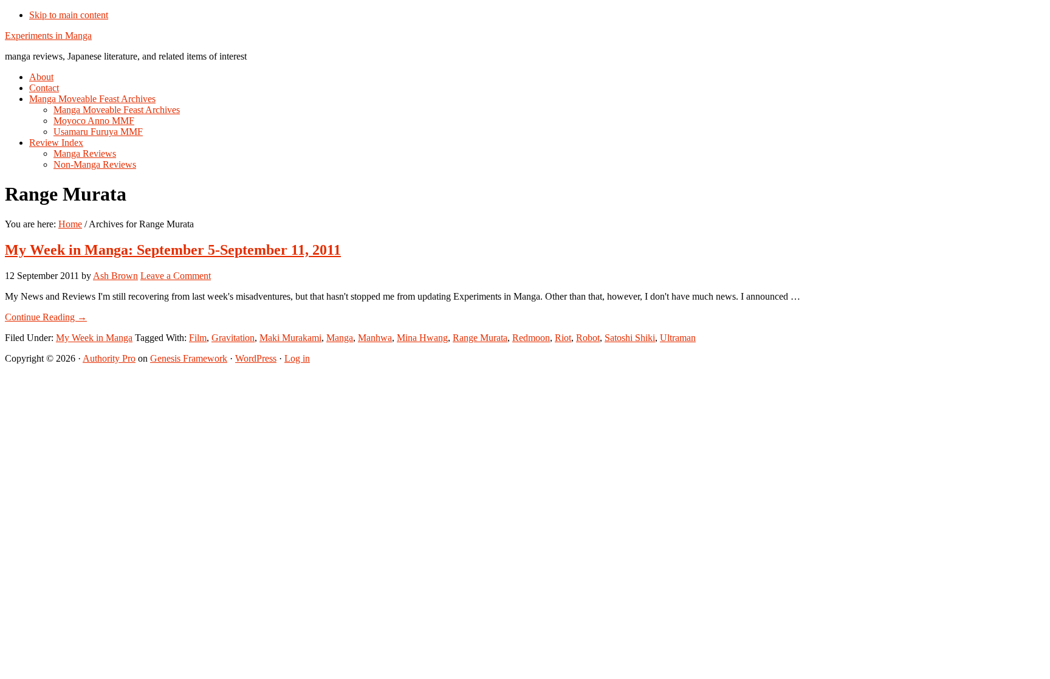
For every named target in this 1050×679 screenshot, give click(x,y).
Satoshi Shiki (630, 338)
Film (198, 338)
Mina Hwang (422, 338)
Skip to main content (68, 15)
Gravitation (233, 338)
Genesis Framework (188, 358)
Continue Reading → (46, 317)
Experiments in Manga (48, 35)
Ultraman (678, 338)
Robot (588, 338)
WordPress (255, 358)
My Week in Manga (94, 338)
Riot (563, 338)
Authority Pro (109, 358)
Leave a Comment (175, 276)
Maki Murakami (290, 338)
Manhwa (375, 338)
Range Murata (480, 338)
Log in (297, 358)
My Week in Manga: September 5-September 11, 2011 (173, 250)
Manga (339, 338)
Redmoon (531, 338)
